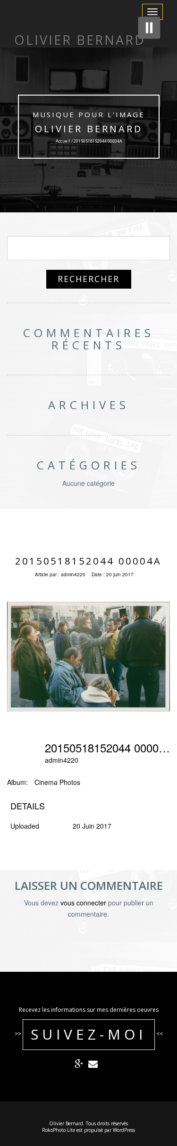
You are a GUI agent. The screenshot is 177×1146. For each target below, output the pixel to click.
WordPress (124, 1130)
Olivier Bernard (89, 128)
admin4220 (73, 574)
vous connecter (83, 902)
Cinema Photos (57, 782)
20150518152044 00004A (88, 561)
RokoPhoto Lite (58, 1130)
